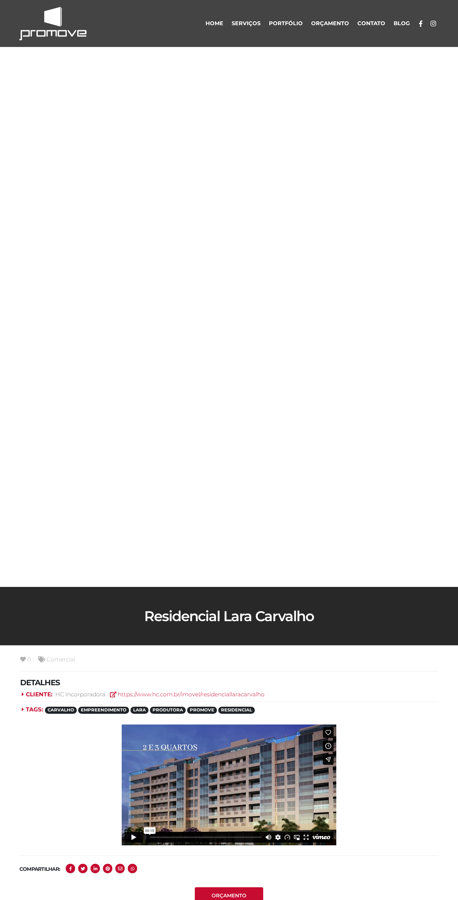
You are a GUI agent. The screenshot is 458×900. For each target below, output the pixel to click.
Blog (402, 23)
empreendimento (103, 709)
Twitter (83, 868)
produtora (168, 709)
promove (202, 709)
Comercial (61, 659)
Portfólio (286, 23)
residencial (236, 709)
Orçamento (330, 23)
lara (139, 709)
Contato (371, 23)
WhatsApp (132, 868)
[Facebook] (421, 23)
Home (214, 23)
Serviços (246, 23)
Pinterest (107, 868)
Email (120, 868)
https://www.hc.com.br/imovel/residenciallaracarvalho (190, 694)
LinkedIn (95, 868)
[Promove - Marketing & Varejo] (53, 23)
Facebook (70, 868)
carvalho (61, 709)
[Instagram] (433, 23)
